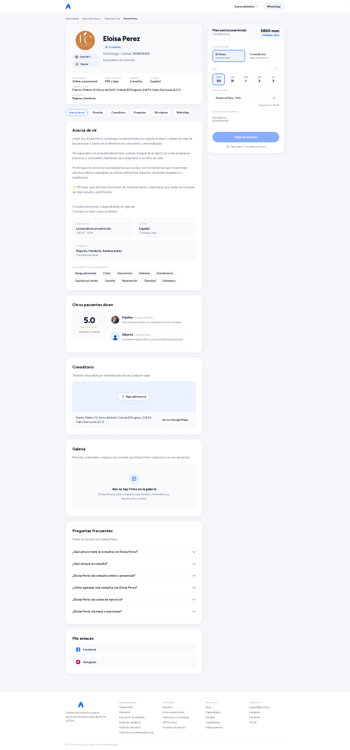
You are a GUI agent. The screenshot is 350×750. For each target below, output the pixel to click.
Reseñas (98, 112)
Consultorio (118, 112)
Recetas (210, 717)
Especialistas (72, 18)
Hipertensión (126, 707)
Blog (208, 707)
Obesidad (124, 712)
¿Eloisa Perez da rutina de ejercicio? (97, 599)
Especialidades (244, 6)
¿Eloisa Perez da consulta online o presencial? (103, 576)
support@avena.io (259, 707)
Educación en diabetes (131, 717)
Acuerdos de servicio (174, 727)
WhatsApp (274, 6)
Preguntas (140, 112)
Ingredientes (213, 722)
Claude (84, 64)
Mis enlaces (161, 112)
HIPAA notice (169, 722)
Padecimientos (214, 727)
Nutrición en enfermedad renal (136, 732)
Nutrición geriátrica (129, 722)
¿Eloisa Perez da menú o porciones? (97, 611)
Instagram (254, 712)
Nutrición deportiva (129, 727)
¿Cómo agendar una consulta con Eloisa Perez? (104, 587)
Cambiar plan (270, 35)
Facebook (254, 717)
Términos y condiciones (175, 717)
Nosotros (167, 707)
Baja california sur (91, 18)
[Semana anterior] (269, 69)
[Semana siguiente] (276, 69)
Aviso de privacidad (173, 712)
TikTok (253, 722)
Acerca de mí (76, 112)
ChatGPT (85, 56)
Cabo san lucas (112, 18)
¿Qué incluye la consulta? (90, 564)
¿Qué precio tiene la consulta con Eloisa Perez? (105, 552)
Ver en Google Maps (175, 420)
